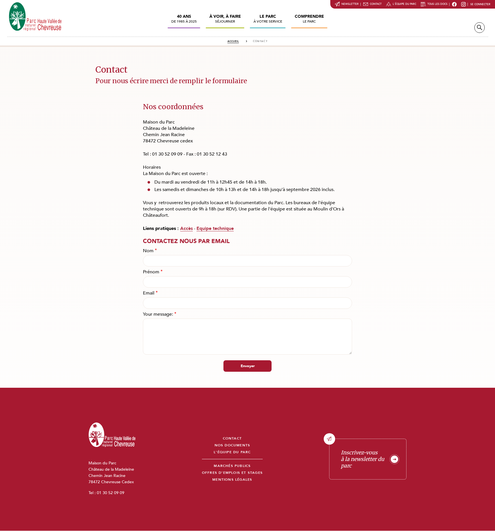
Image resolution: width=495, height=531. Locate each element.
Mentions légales (232, 480)
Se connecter (480, 4)
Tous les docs (437, 4)
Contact (376, 4)
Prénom (151, 272)
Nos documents (232, 445)
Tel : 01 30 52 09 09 (106, 493)
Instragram (463, 4)
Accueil (233, 41)
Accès (186, 228)
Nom (148, 251)
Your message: (158, 314)
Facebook (454, 4)
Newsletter (350, 4)
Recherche (479, 27)
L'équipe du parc (404, 4)
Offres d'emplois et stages (232, 473)
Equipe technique (215, 228)
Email (148, 293)
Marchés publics (232, 466)
